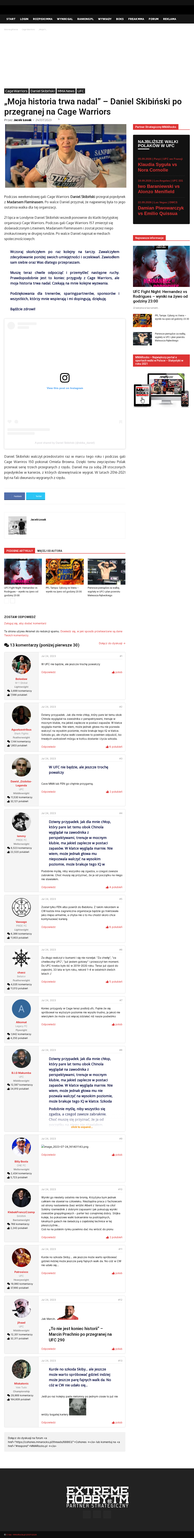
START (11, 19)
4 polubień (115, 887)
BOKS (120, 19)
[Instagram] (181, 2)
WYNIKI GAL (65, 19)
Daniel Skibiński (43, 91)
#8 (120, 1050)
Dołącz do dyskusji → (112, 643)
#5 (120, 899)
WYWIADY (105, 19)
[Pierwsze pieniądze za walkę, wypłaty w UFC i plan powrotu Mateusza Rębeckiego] (106, 572)
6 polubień (115, 746)
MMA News (66, 91)
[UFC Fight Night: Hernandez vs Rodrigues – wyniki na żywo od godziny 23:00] (23, 572)
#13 (120, 1360)
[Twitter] (187, 2)
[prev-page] (6, 601)
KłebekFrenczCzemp (21, 1212)
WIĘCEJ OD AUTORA (49, 550)
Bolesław (21, 678)
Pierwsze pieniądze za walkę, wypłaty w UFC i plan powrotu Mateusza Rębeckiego (104, 591)
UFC (81, 91)
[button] (185, 19)
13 (58, 119)
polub (118, 672)
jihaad (21, 1322)
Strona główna (11, 29)
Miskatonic (21, 1383)
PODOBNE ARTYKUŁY (19, 550)
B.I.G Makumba (21, 1072)
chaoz (21, 972)
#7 (121, 1000)
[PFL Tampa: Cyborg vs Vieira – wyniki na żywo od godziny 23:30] (65, 572)
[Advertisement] (97, 60)
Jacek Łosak (23, 120)
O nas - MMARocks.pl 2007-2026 (21, 1534)
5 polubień (115, 981)
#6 (120, 949)
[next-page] (12, 601)
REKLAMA (169, 19)
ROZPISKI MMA (42, 19)
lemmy (21, 836)
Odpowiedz (48, 672)
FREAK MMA (136, 19)
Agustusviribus (21, 729)
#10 (120, 1189)
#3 (120, 758)
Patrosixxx (21, 1271)
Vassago (21, 921)
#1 (121, 656)
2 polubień (115, 791)
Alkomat (21, 1022)
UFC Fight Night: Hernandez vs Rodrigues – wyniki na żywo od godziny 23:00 (21, 591)
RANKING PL (85, 19)
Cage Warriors (28, 29)
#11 (120, 1249)
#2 (120, 706)
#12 (120, 1299)
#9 (120, 1138)
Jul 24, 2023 (48, 656)
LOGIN (24, 19)
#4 (120, 813)
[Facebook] (175, 2)
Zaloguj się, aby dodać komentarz (25, 623)
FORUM (154, 19)
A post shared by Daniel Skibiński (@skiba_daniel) (65, 442)
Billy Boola (21, 1161)
